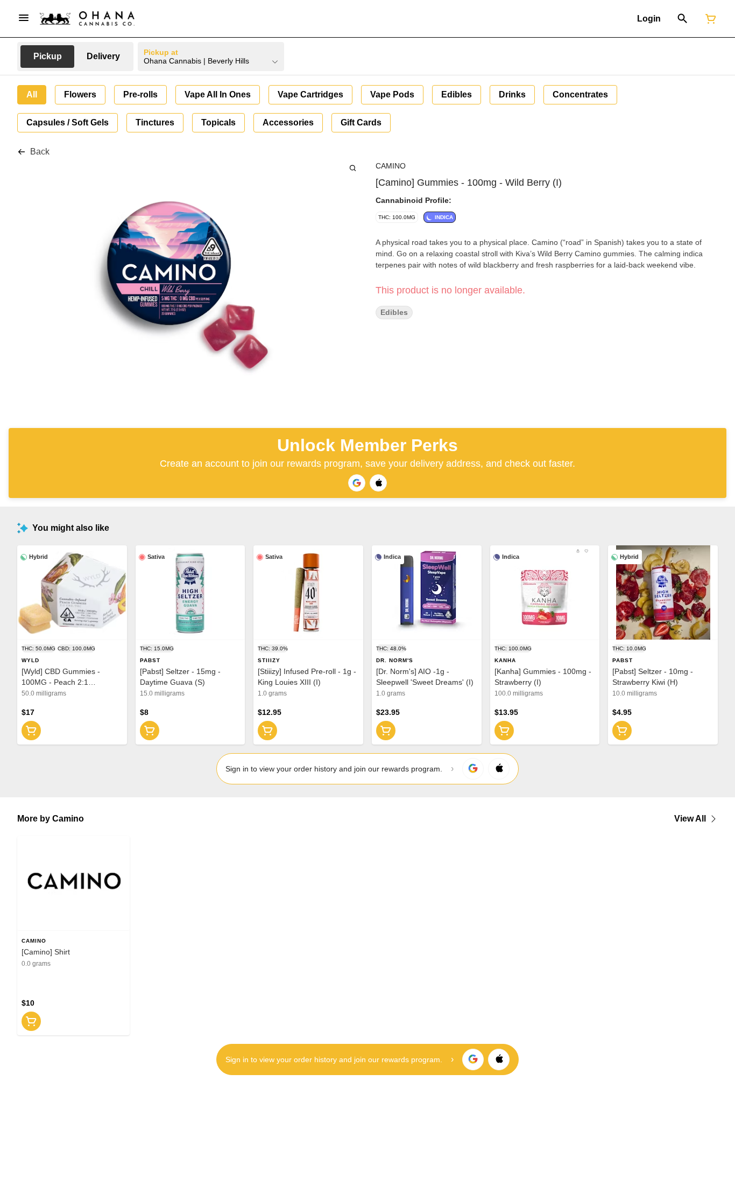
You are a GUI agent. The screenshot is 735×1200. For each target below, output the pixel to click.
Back (40, 151)
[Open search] (682, 19)
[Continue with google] (356, 483)
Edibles (394, 312)
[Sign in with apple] (499, 769)
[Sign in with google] (473, 769)
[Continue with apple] (378, 483)
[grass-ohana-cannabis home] (87, 18)
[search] (352, 167)
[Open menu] (23, 17)
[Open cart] (708, 19)
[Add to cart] (31, 730)
